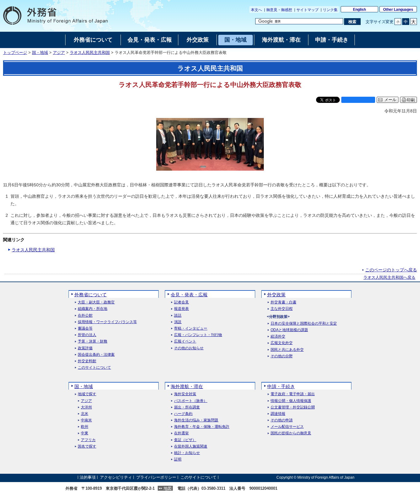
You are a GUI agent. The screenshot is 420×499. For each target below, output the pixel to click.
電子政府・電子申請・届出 (293, 394)
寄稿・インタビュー (190, 329)
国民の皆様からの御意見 (291, 433)
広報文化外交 (282, 343)
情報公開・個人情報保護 (291, 401)
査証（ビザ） (185, 440)
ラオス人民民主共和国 (90, 53)
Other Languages (398, 9)
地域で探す (87, 394)
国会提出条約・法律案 (96, 355)
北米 (84, 414)
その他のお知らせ (189, 348)
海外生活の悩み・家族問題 (196, 420)
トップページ (15, 53)
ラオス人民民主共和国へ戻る (389, 277)
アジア (59, 53)
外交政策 (276, 294)
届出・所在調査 (187, 407)
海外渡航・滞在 (187, 386)
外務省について (90, 294)
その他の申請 (282, 420)
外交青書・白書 (283, 302)
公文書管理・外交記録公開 (293, 407)
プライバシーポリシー (156, 477)
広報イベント (185, 341)
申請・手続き (281, 386)
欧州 (84, 427)
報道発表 (181, 309)
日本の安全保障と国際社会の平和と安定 (304, 324)
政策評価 (85, 348)
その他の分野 (282, 356)
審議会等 (85, 329)
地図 (168, 488)
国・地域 (40, 53)
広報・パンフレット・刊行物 (198, 335)
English (359, 9)
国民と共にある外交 (287, 350)
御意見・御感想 (279, 10)
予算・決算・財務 (92, 341)
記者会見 (181, 302)
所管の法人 (87, 335)
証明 (177, 459)
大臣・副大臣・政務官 (96, 302)
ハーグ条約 (183, 414)
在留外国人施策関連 (190, 446)
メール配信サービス (287, 427)
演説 (177, 322)
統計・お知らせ (187, 453)
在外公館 (85, 316)
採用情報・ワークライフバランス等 (107, 322)
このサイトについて (94, 368)
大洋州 (86, 407)
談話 (177, 316)
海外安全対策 (185, 394)
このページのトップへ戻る (391, 270)
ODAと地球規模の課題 (289, 330)
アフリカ (88, 440)
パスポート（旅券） (190, 401)
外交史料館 (87, 361)
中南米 (86, 420)
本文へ (256, 10)
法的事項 (88, 477)
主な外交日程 (282, 309)
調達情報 (278, 414)
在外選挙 (181, 433)
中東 (84, 433)
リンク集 (330, 10)
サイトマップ (307, 10)
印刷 (411, 100)
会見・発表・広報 (189, 294)
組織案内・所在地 (92, 309)
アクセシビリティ (116, 477)
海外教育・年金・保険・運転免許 (201, 427)
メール (390, 100)
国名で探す (87, 446)
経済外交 (278, 337)
